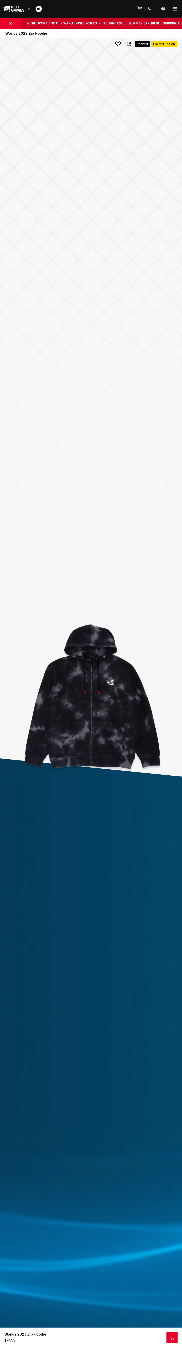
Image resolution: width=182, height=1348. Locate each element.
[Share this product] (128, 44)
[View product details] (172, 1337)
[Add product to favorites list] (118, 44)
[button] (141, 8)
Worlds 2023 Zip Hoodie (25, 1334)
